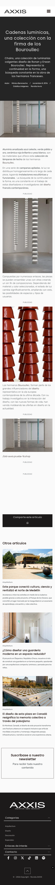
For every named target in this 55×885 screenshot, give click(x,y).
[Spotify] (45, 859)
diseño (47, 184)
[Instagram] (17, 859)
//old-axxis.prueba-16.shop (16, 456)
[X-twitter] (24, 859)
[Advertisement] (27, 493)
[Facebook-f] (10, 859)
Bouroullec (23, 385)
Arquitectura (7, 582)
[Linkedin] (38, 859)
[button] (27, 523)
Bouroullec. (8, 162)
